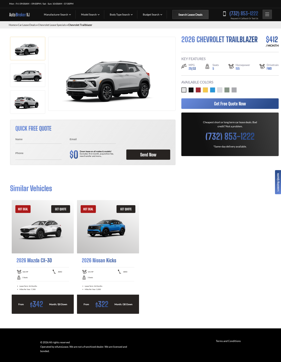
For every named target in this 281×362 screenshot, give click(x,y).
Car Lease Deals (27, 24)
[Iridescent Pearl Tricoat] (219, 90)
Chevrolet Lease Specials (52, 24)
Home (12, 24)
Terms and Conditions (228, 341)
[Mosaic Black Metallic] (191, 90)
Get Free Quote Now (230, 103)
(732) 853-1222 (243, 13)
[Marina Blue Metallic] (212, 90)
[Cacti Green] (227, 90)
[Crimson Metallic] (198, 90)
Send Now (148, 154)
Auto (19, 14)
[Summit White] (183, 90)
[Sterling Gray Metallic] (234, 90)
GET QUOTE (60, 209)
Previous (7, 256)
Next (273, 256)
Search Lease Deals (190, 14)
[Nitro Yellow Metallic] (205, 90)
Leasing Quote (277, 182)
